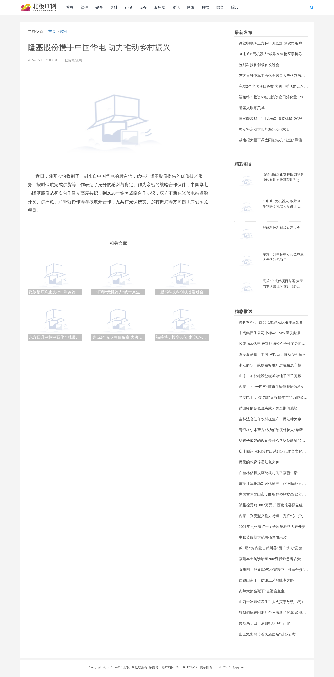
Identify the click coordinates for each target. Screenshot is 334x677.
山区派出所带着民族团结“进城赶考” (268, 634)
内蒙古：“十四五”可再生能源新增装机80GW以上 (273, 387)
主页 (52, 31)
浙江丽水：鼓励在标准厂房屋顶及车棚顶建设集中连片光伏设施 (273, 365)
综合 (234, 7)
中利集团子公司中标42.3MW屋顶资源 (269, 333)
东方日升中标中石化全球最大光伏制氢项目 (273, 76)
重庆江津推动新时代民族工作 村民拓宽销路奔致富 (273, 484)
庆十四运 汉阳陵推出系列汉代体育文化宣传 (273, 451)
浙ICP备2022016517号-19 (180, 667)
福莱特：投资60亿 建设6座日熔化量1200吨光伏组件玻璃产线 (273, 97)
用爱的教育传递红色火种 (259, 462)
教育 (220, 7)
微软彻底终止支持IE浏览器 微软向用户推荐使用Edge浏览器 (273, 43)
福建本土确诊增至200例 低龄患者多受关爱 (273, 559)
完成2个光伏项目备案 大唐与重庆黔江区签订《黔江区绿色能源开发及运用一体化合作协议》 (273, 86)
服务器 (159, 7)
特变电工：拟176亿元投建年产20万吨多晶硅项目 (273, 398)
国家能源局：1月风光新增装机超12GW (270, 119)
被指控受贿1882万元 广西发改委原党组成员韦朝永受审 (273, 505)
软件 (84, 7)
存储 (128, 7)
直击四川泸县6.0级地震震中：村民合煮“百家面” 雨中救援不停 (273, 570)
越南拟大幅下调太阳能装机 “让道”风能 (270, 140)
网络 (190, 7)
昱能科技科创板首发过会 (259, 65)
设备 (143, 7)
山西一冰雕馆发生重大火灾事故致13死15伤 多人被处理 (273, 602)
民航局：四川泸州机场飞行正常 (264, 623)
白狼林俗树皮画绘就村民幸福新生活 (268, 473)
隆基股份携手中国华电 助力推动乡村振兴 (272, 354)
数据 (205, 7)
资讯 (176, 7)
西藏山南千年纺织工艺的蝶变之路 (266, 580)
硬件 (99, 7)
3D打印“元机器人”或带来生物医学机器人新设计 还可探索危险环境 (273, 54)
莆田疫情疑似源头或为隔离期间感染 (268, 408)
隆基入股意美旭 (252, 108)
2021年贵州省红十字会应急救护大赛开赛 (272, 527)
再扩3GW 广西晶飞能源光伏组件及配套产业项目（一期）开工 (273, 322)
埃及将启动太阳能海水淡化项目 (264, 129)
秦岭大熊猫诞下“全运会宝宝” (262, 591)
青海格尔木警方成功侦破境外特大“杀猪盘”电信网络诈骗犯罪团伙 (273, 430)
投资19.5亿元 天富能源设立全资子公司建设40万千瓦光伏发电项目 (273, 344)
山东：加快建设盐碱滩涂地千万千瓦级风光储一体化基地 (273, 376)
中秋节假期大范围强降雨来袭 (263, 537)
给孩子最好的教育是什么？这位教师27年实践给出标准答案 (273, 441)
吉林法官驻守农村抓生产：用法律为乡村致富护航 (273, 419)
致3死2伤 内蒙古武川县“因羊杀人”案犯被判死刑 (273, 548)
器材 (113, 7)
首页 (69, 7)
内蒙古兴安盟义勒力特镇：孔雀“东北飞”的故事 (273, 516)
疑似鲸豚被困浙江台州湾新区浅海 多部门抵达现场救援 (273, 613)
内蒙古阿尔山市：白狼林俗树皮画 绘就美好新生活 (273, 494)
